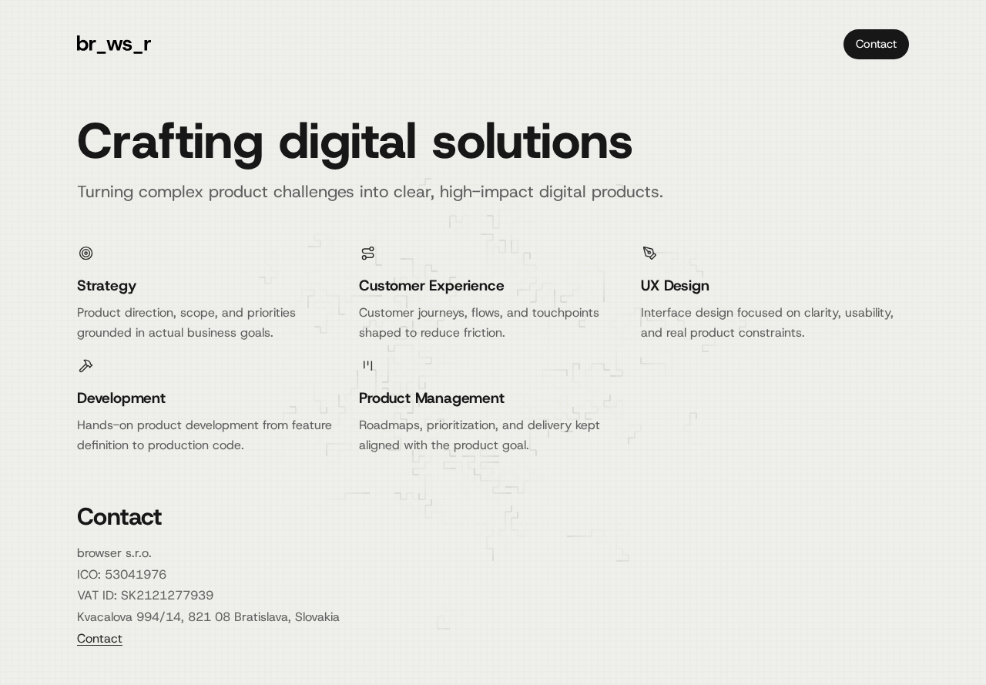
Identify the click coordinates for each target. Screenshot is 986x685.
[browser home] (114, 44)
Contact (876, 44)
